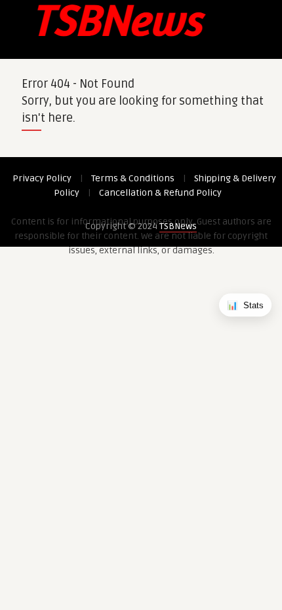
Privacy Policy (41, 178)
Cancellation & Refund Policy (160, 192)
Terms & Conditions (132, 178)
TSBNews (178, 226)
